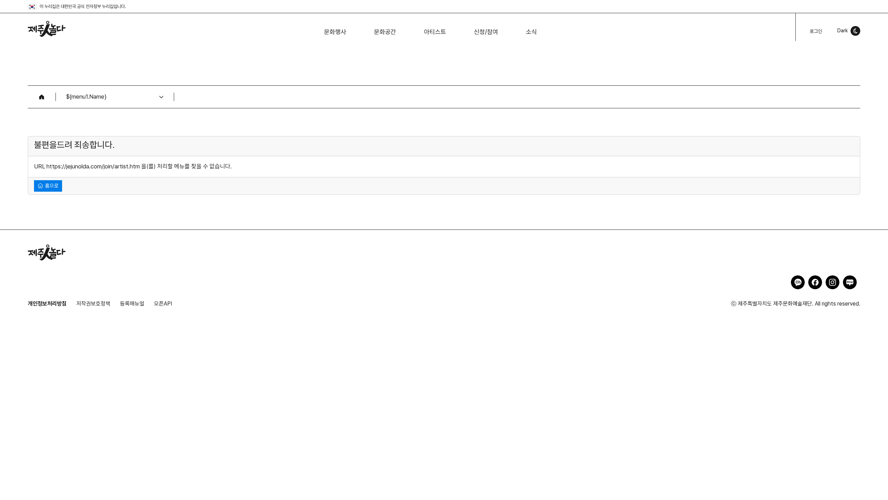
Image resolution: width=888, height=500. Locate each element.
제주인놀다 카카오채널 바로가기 (798, 282)
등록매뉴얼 (132, 303)
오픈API (163, 303)
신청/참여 (486, 31)
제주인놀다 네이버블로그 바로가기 (850, 282)
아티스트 (435, 31)
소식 (531, 31)
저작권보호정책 (93, 303)
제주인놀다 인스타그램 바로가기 (832, 282)
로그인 (816, 31)
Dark (842, 30)
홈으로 (51, 186)
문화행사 (335, 31)
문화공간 (385, 31)
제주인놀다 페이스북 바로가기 (815, 282)
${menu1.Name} (86, 96)
